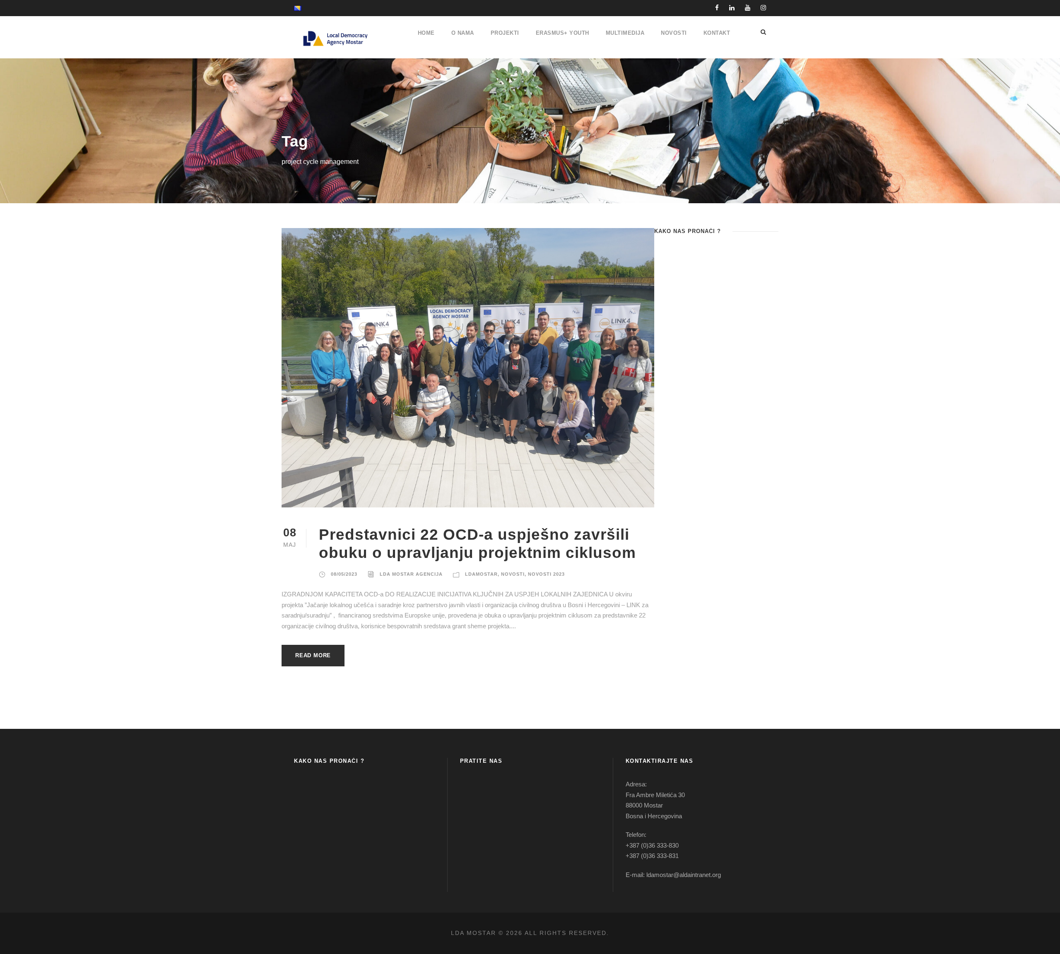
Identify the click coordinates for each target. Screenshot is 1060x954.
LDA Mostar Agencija (411, 574)
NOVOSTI (674, 33)
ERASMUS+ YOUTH (562, 33)
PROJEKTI (505, 33)
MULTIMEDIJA (625, 33)
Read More (313, 655)
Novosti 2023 (546, 574)
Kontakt (716, 33)
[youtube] (747, 7)
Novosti (513, 574)
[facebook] (717, 7)
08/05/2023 (344, 574)
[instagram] (763, 7)
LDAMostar (481, 574)
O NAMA (462, 33)
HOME (426, 33)
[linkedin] (732, 7)
